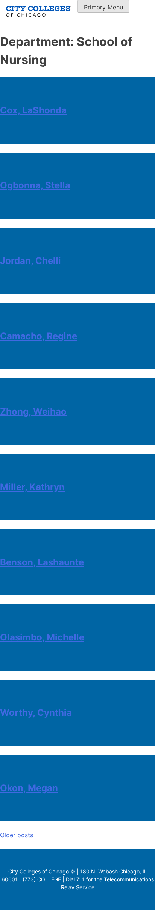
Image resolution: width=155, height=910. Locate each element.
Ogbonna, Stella (35, 185)
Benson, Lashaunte (42, 562)
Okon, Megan (29, 788)
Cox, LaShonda (33, 110)
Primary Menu (103, 7)
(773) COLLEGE (42, 879)
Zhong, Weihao (33, 411)
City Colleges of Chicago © (41, 871)
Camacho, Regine (38, 336)
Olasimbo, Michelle (42, 637)
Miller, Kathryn (32, 486)
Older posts (16, 835)
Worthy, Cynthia (36, 712)
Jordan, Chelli (30, 260)
